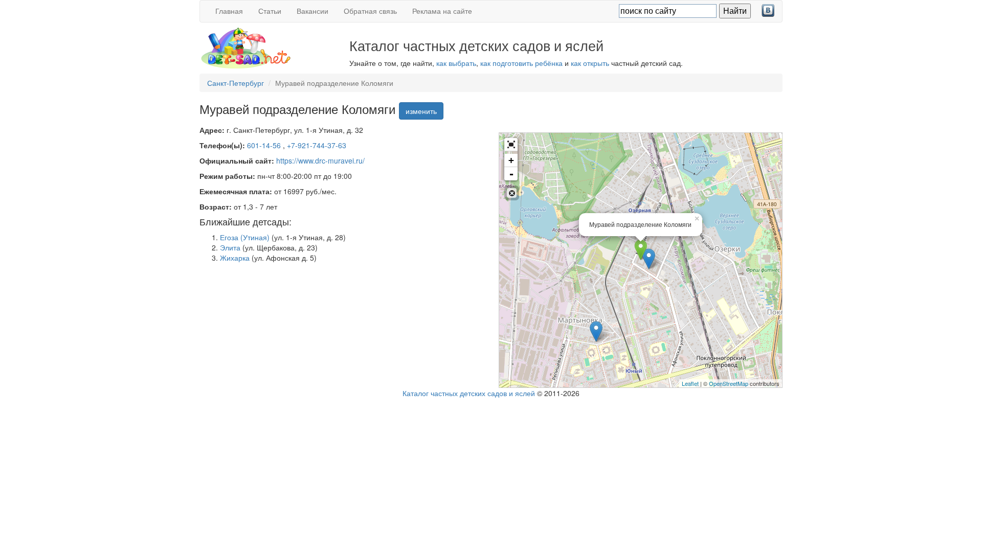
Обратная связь (370, 11)
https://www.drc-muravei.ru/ (320, 160)
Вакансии (312, 11)
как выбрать (456, 63)
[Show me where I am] (512, 193)
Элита (230, 247)
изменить (421, 111)
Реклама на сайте (442, 11)
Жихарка (235, 257)
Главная (229, 11)
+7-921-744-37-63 (316, 145)
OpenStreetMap (728, 383)
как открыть (590, 63)
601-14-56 (265, 145)
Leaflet (690, 383)
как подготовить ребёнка (521, 63)
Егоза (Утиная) (245, 237)
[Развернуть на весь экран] (511, 144)
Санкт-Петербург (235, 83)
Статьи (269, 11)
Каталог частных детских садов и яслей (469, 393)
